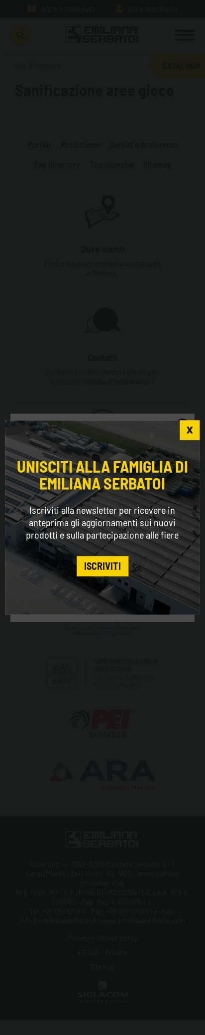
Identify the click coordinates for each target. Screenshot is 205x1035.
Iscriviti (102, 566)
